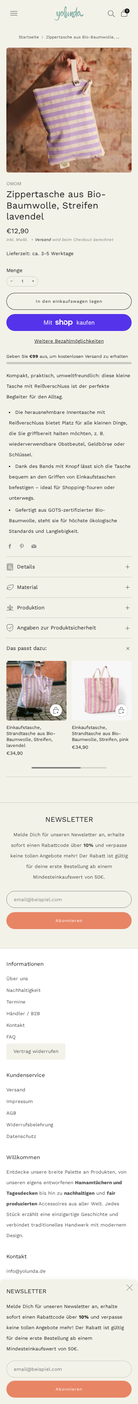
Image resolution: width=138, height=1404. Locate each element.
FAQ (11, 1037)
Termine (15, 1002)
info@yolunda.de (26, 1271)
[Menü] (13, 13)
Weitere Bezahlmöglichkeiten (69, 341)
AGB (11, 1113)
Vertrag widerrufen (35, 1051)
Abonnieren (69, 1389)
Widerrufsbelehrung (29, 1124)
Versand (43, 239)
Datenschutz (21, 1136)
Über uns (17, 978)
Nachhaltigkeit (23, 990)
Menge (14, 270)
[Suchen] (111, 13)
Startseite (29, 37)
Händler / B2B (23, 1013)
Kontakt (15, 1025)
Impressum (19, 1101)
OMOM (13, 183)
